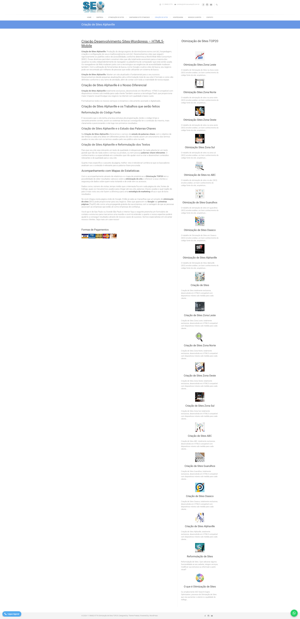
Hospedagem (178, 17)
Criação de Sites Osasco (200, 496)
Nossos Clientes (194, 17)
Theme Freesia (134, 616)
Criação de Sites (161, 17)
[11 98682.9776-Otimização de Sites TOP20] (93, 7)
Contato (209, 17)
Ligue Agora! (13, 614)
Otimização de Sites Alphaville (200, 257)
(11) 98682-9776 (167, 4)
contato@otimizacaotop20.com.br (188, 4)
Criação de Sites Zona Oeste (200, 375)
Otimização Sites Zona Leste (200, 64)
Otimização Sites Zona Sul (200, 147)
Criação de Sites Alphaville (200, 526)
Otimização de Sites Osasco (200, 230)
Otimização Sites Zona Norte (199, 92)
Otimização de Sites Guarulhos (199, 202)
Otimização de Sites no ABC (200, 174)
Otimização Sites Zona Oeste (199, 119)
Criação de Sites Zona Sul (199, 405)
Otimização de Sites (116, 17)
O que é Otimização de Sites (200, 586)
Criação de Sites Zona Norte (200, 345)
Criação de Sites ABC (200, 435)
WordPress (154, 616)
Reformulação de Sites (200, 556)
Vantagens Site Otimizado (139, 17)
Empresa (99, 17)
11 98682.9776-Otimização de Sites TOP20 (102, 616)
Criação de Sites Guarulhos (200, 466)
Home (89, 17)
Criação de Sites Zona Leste (200, 315)
